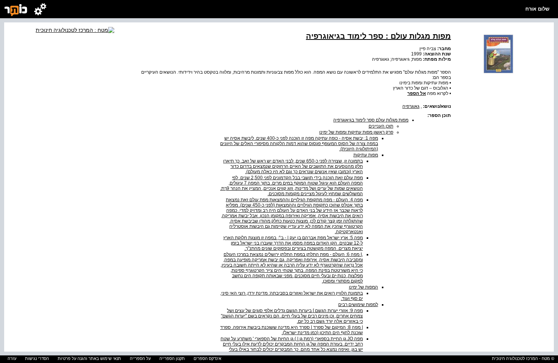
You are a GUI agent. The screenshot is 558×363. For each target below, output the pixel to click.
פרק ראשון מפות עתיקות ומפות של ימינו (356, 132)
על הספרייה (140, 358)
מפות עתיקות (365, 155)
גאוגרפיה (410, 106)
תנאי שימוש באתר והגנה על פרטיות (89, 358)
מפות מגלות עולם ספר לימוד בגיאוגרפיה (370, 120)
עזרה (12, 358)
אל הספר (416, 93)
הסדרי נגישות (37, 358)
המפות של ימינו (363, 287)
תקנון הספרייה (172, 358)
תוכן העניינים (381, 126)
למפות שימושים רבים (358, 304)
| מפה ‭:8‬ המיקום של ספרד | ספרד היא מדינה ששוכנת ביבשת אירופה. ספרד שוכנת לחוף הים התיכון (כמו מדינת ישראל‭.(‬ (291, 330)
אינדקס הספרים (207, 358)
